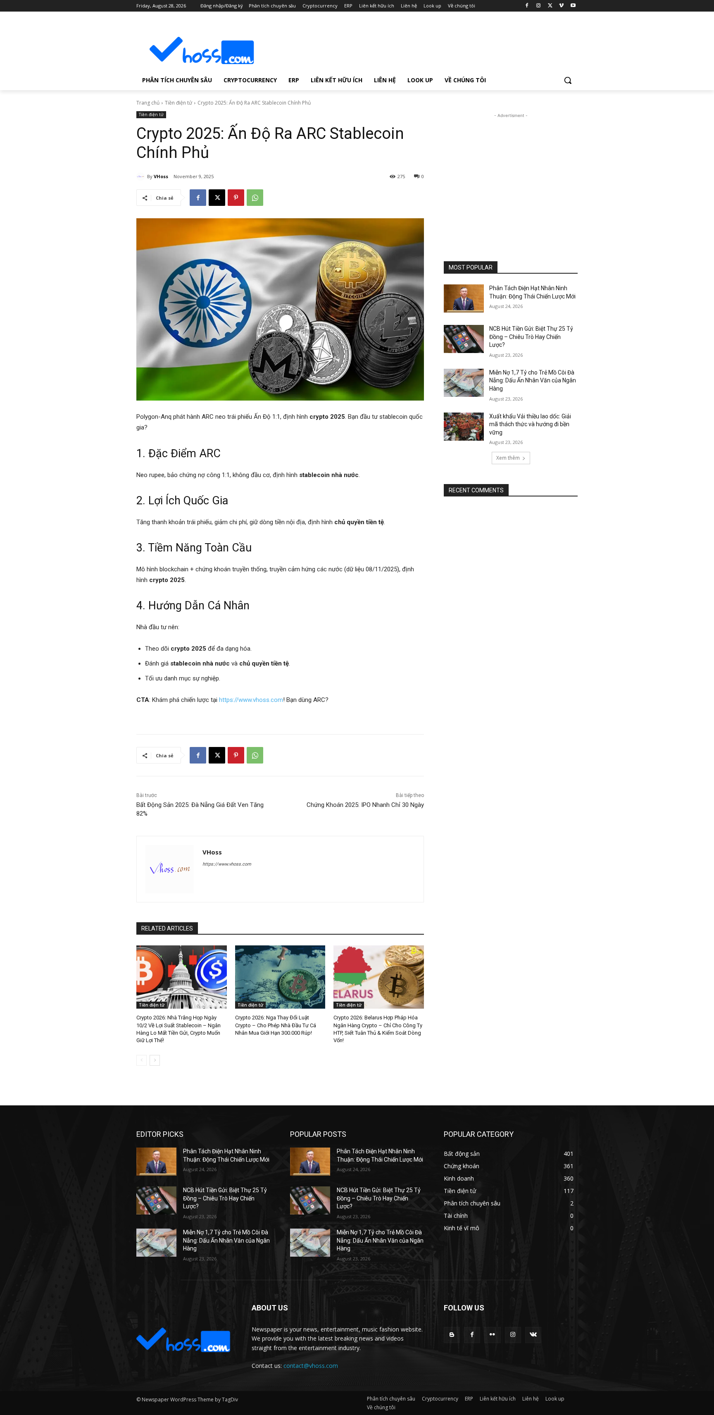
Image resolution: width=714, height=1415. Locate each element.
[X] (550, 6)
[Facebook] (527, 6)
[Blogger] (452, 1335)
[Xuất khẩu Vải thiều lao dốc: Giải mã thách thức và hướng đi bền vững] (464, 427)
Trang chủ (147, 102)
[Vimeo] (561, 6)
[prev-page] (141, 1060)
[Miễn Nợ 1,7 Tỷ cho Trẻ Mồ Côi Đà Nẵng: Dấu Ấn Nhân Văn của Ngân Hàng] (464, 383)
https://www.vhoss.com (251, 700)
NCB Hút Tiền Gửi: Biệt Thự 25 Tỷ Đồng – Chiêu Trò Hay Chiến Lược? (531, 336)
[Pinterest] (236, 197)
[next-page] (155, 1060)
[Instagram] (538, 6)
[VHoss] (141, 176)
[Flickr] (492, 1335)
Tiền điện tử (178, 102)
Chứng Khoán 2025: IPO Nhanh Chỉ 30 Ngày (365, 805)
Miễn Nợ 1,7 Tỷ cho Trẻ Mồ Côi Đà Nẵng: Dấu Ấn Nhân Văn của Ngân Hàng (532, 380)
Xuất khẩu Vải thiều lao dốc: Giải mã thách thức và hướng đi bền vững (530, 424)
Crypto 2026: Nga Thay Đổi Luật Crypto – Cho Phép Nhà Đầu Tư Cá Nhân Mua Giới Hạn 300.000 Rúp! (275, 1025)
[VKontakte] (533, 1335)
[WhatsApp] (255, 197)
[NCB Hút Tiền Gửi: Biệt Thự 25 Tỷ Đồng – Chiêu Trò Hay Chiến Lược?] (464, 339)
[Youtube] (573, 6)
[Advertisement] (419, 43)
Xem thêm (508, 457)
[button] (568, 80)
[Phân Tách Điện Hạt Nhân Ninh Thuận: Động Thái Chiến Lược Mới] (464, 298)
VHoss (161, 176)
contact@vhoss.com (310, 1366)
